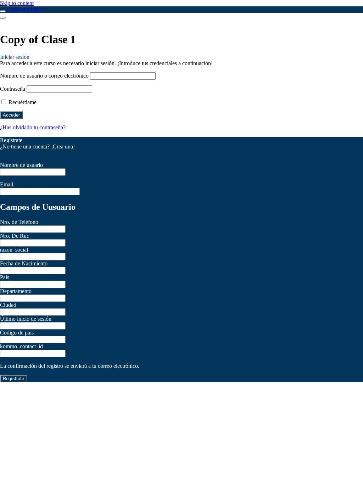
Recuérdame (22, 102)
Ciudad (8, 305)
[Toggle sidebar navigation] (3, 11)
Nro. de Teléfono (19, 222)
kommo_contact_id (21, 346)
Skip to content (17, 3)
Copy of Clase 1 (25, 9)
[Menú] (3, 18)
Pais (4, 277)
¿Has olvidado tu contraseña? (33, 127)
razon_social (14, 250)
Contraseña (12, 89)
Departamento (16, 291)
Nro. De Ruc (14, 236)
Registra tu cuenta (20, 153)
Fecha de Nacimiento (24, 263)
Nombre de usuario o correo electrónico (44, 76)
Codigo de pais (17, 333)
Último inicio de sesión (25, 319)
